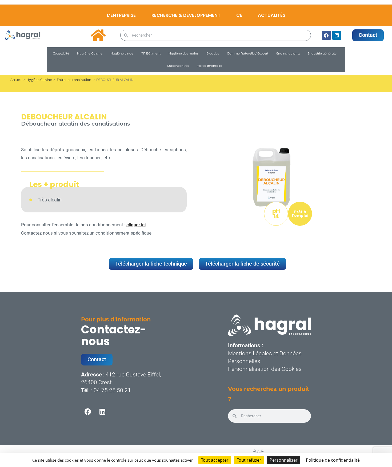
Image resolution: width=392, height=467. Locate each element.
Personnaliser (284, 460)
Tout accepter (215, 460)
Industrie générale (322, 53)
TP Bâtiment (151, 53)
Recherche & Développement (186, 15)
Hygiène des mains (183, 53)
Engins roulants (288, 53)
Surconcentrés (178, 66)
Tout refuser (249, 460)
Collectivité (61, 53)
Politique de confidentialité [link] (333, 460)
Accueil (15, 79)
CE (239, 15)
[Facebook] (326, 35)
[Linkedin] (336, 35)
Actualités (271, 15)
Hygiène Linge (121, 53)
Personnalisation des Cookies (265, 369)
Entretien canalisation (74, 79)
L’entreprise (121, 15)
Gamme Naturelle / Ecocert (247, 53)
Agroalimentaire (209, 66)
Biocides (212, 53)
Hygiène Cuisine (89, 53)
